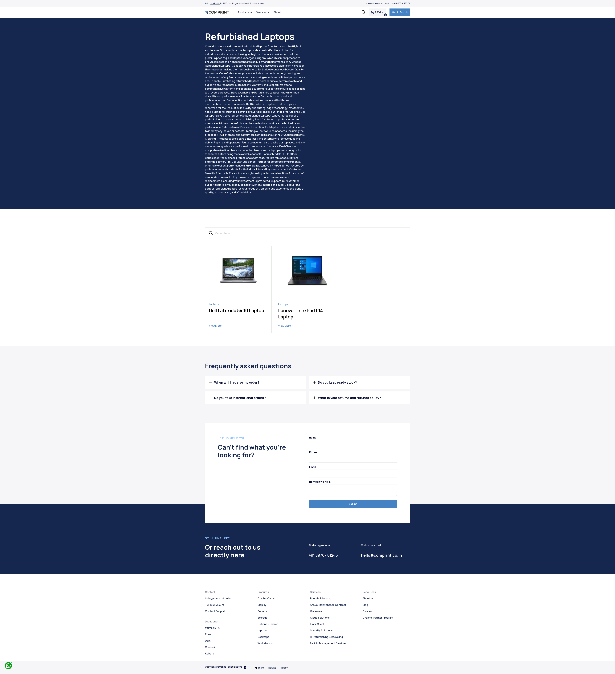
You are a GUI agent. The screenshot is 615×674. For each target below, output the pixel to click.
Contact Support (215, 611)
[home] (217, 12)
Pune (208, 634)
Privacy (284, 667)
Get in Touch (399, 12)
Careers (368, 611)
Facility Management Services (328, 643)
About (277, 12)
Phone (313, 452)
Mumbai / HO (212, 628)
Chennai (210, 647)
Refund (272, 667)
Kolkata (209, 653)
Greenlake (316, 611)
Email (312, 467)
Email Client (317, 624)
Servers (262, 611)
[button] (244, 12)
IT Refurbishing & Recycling (326, 637)
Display (262, 605)
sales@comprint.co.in (377, 3)
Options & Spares (268, 624)
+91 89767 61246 (323, 555)
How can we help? (320, 481)
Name (312, 437)
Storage (262, 617)
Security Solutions (321, 630)
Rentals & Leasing (321, 598)
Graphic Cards (266, 598)
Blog (365, 605)
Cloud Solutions (320, 617)
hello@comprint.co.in (217, 598)
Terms (261, 667)
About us (368, 598)
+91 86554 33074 (401, 3)
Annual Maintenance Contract (328, 605)
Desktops (263, 637)
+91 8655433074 (214, 605)
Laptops (262, 630)
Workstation (265, 643)
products (215, 3)
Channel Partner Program (378, 617)
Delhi (208, 640)
